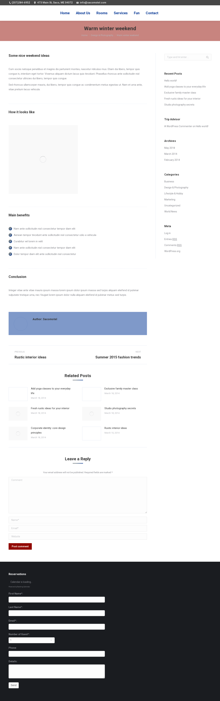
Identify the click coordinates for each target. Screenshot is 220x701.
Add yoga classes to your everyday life (50, 391)
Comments (173, 245)
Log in (167, 233)
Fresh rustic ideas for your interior (50, 408)
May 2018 (169, 148)
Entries (170, 239)
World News (170, 211)
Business (169, 181)
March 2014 (170, 154)
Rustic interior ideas (115, 428)
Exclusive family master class (121, 388)
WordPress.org (172, 251)
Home (84, 35)
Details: (13, 661)
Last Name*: (16, 607)
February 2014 (172, 160)
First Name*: (16, 593)
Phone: (13, 647)
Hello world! (170, 80)
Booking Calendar (23, 587)
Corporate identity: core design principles (48, 430)
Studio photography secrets (120, 408)
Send (13, 685)
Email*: (13, 620)
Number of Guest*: (19, 634)
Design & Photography (102, 35)
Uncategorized (172, 205)
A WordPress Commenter (178, 126)
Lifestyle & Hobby (173, 193)
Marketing (169, 199)
